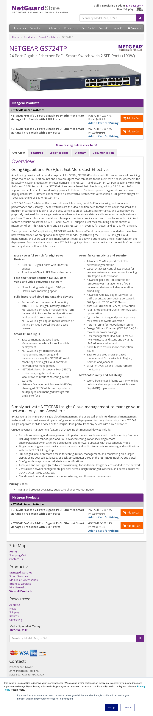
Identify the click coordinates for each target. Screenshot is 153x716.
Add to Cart (133, 118)
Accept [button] (111, 707)
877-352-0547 (134, 5)
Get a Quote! (88, 28)
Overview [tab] (18, 152)
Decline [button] (128, 707)
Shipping (14, 612)
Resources (70, 28)
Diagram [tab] (80, 152)
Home (16, 37)
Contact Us (104, 28)
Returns (14, 616)
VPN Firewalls (17, 587)
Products (19, 28)
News (12, 608)
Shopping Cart (17, 555)
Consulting (15, 619)
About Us (119, 28)
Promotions (36, 28)
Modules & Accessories (23, 580)
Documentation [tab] (103, 152)
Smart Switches (48, 37)
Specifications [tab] (58, 152)
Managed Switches (20, 572)
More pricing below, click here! (76, 145)
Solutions (54, 28)
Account (135, 28)
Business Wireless (20, 583)
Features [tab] (37, 152)
